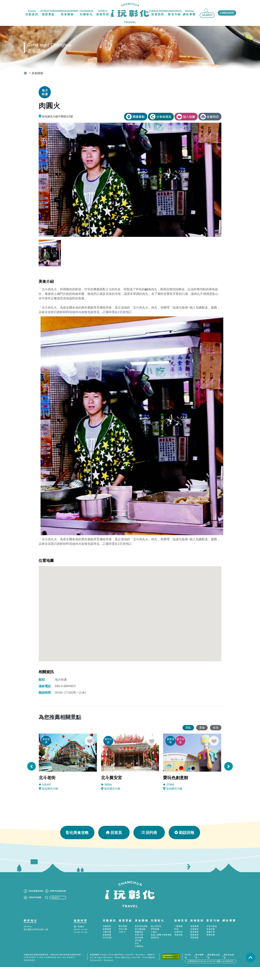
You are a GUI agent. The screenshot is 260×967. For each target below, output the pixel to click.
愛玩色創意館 (175, 777)
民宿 (176, 929)
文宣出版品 (212, 926)
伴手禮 (138, 940)
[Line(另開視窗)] (161, 116)
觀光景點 (123, 926)
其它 (137, 943)
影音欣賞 (211, 929)
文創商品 (139, 946)
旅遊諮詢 (197, 920)
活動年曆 (107, 932)
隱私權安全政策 (213, 956)
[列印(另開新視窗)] (209, 116)
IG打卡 (122, 932)
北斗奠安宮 (111, 777)
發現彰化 (155, 938)
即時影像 (155, 929)
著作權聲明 (199, 956)
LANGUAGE (227, 12)
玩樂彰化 (158, 920)
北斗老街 (47, 777)
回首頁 (116, 832)
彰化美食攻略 (77, 832)
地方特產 (139, 938)
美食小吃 (139, 935)
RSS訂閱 (107, 938)
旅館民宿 (181, 920)
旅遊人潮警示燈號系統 (161, 935)
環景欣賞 (211, 935)
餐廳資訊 (139, 932)
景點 (188, 727)
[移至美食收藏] (186, 116)
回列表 (151, 832)
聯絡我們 (194, 935)
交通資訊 (194, 929)
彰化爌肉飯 (140, 929)
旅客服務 (194, 926)
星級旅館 (178, 935)
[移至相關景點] (135, 116)
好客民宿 (178, 932)
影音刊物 (213, 920)
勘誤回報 (186, 832)
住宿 (216, 727)
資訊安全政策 (229, 956)
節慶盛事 (107, 929)
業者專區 (194, 932)
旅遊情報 (107, 935)
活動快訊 (107, 926)
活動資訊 (109, 920)
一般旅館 (178, 926)
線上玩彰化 (156, 926)
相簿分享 (211, 932)
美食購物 (37, 73)
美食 (202, 727)
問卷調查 (194, 938)
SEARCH (207, 15)
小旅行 (154, 932)
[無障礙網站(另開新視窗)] (170, 956)
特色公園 (123, 929)
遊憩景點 (125, 920)
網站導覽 (229, 920)
